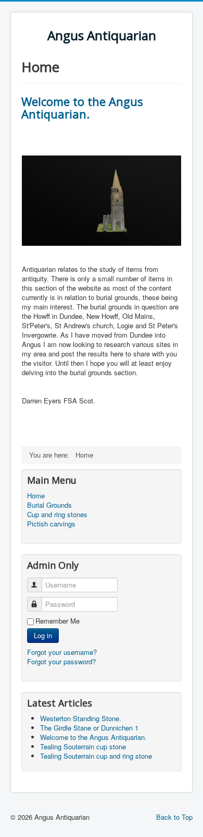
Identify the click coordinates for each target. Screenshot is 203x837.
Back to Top (174, 817)
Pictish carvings (51, 524)
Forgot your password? (61, 661)
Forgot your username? (62, 652)
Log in (43, 635)
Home (36, 495)
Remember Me (57, 621)
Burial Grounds (49, 505)
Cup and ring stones (57, 514)
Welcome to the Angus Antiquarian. (82, 107)
